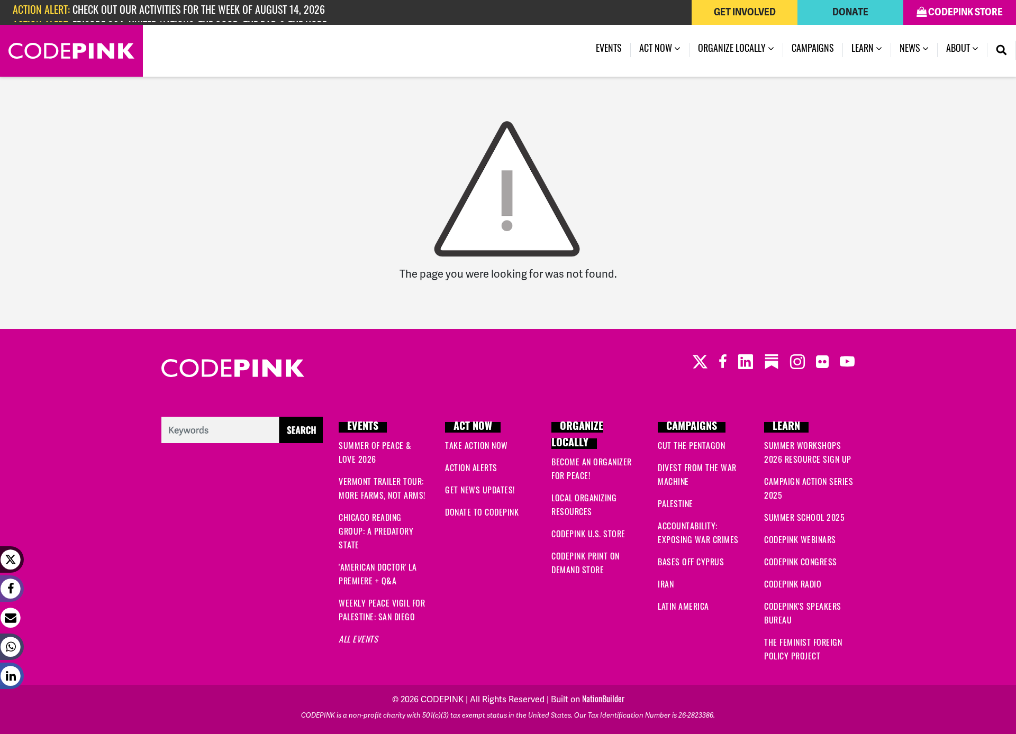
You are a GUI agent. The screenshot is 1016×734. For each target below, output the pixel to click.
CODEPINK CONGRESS (800, 563)
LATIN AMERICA (683, 607)
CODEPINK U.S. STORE (588, 535)
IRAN (666, 585)
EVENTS (362, 427)
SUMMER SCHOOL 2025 (804, 519)
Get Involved (745, 12)
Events (609, 49)
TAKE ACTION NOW (476, 447)
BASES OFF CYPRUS (691, 563)
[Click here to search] (242, 430)
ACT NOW (472, 427)
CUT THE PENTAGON (691, 447)
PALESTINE (675, 505)
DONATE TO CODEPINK (482, 513)
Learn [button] (863, 49)
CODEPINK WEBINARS (800, 541)
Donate (850, 12)
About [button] (959, 49)
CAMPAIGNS (691, 427)
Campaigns (813, 49)
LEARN (786, 427)
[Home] (71, 51)
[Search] (1001, 50)
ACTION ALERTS (471, 469)
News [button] (911, 49)
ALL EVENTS (358, 640)
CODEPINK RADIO (792, 585)
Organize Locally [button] (733, 49)
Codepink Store (965, 12)
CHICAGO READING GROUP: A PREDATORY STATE (376, 532)
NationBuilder (603, 700)
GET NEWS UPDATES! (480, 491)
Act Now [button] (656, 49)
